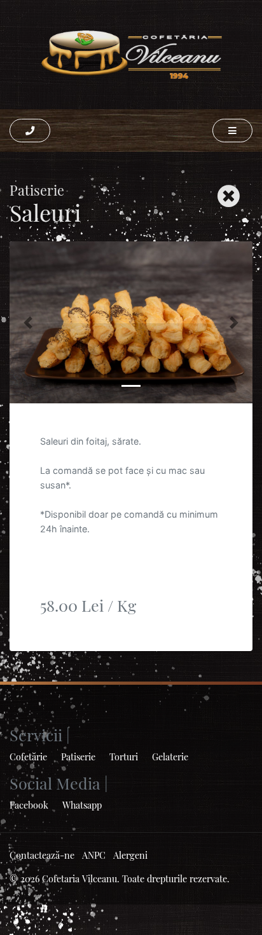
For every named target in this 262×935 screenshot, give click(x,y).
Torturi (123, 756)
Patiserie (78, 756)
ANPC (94, 855)
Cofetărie (28, 756)
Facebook (29, 804)
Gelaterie (170, 756)
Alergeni (130, 855)
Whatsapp (82, 804)
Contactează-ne (42, 855)
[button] (30, 130)
